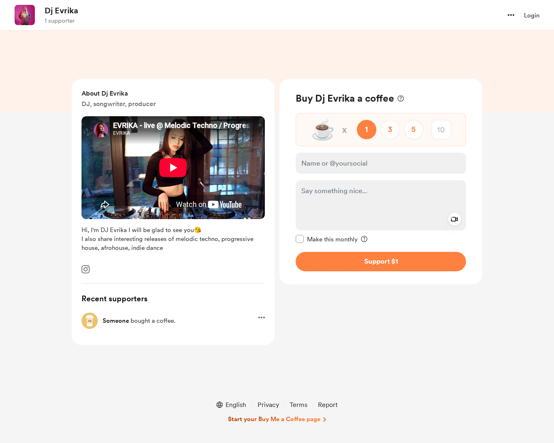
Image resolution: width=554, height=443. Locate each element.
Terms (298, 405)
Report (327, 405)
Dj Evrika (61, 10)
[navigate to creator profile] (25, 15)
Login (531, 15)
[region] (380, 181)
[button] (511, 15)
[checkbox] (327, 239)
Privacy (268, 405)
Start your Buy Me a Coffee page (274, 419)
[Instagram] (86, 269)
